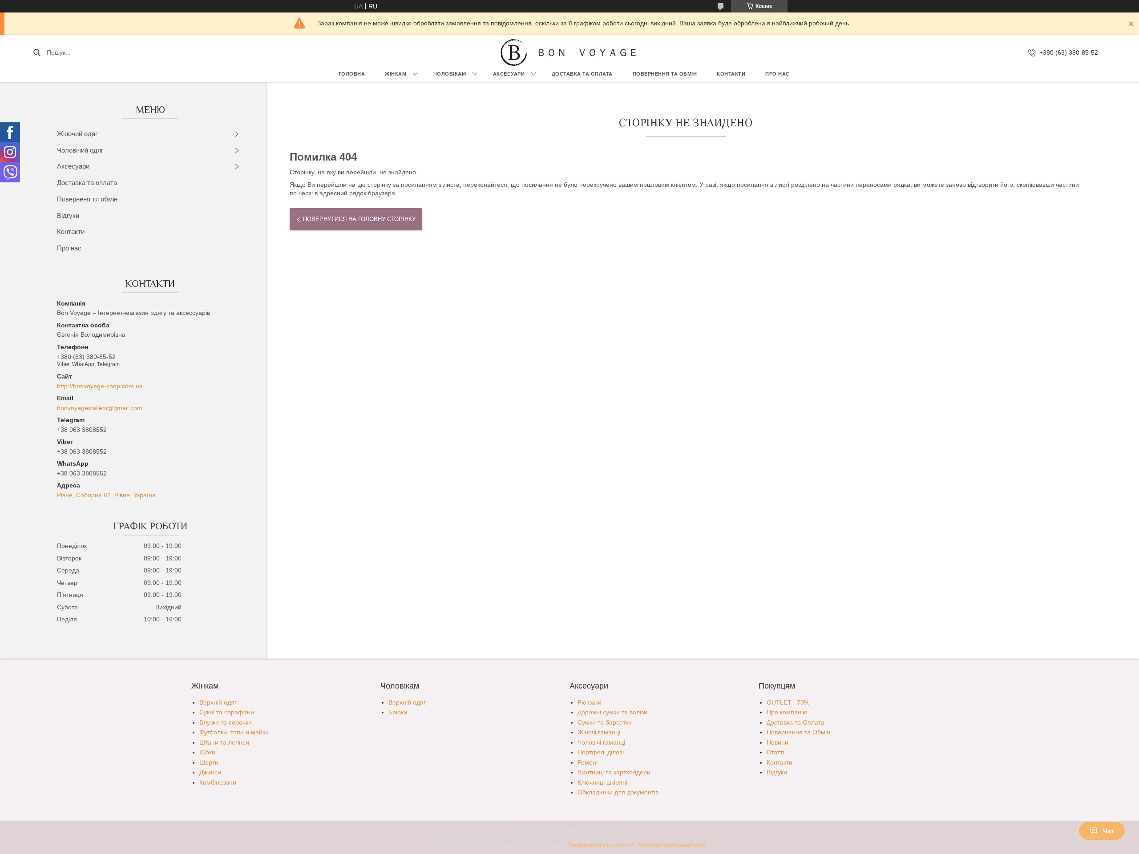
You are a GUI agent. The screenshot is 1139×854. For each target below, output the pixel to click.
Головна (352, 74)
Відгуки (68, 215)
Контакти (731, 74)
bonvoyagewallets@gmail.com (99, 407)
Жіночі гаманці (599, 732)
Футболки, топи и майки (234, 732)
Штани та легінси (224, 742)
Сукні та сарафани (226, 712)
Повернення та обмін (665, 74)
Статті (775, 752)
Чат (1108, 830)
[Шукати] (37, 52)
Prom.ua (612, 829)
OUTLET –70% (788, 702)
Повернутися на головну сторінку (359, 219)
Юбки (207, 752)
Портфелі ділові (601, 752)
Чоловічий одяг (80, 150)
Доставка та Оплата (582, 74)
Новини (777, 742)
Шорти (208, 762)
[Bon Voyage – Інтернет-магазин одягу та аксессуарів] (514, 52)
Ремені (588, 762)
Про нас (777, 74)
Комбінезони (217, 782)
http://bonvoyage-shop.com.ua (100, 386)
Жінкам (395, 74)
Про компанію (787, 712)
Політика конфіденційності (672, 845)
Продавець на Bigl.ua (570, 837)
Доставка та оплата (87, 182)
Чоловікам (449, 74)
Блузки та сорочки (225, 722)
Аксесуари (509, 74)
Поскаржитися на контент (601, 845)
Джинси (210, 772)
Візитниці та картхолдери (614, 772)
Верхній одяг (218, 702)
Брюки (397, 712)
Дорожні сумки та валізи (612, 712)
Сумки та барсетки (605, 722)
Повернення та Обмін (798, 732)
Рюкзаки (590, 702)
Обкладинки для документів (618, 792)
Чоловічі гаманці (601, 742)
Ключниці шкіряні (602, 782)
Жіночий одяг (77, 133)
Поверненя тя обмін (87, 199)
